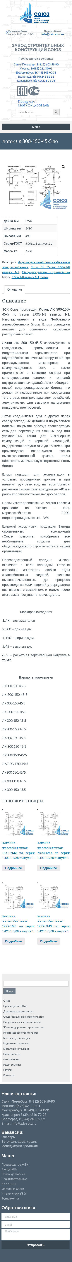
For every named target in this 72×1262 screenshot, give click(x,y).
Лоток (44, 277)
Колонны (8, 1184)
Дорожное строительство (18, 1011)
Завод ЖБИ (9, 1169)
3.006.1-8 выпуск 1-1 (25, 277)
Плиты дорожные (13, 1174)
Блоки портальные (14, 1178)
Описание (14, 289)
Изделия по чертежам (16, 1043)
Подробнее (13, 868)
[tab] (14, 289)
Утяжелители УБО (13, 1193)
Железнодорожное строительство (23, 1027)
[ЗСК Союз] (36, 15)
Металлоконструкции (16, 1048)
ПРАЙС (7, 1069)
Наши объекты (12, 1064)
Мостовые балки (12, 1188)
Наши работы (11, 1053)
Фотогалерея (11, 1059)
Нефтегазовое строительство (21, 1032)
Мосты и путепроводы (16, 1037)
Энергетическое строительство (22, 1022)
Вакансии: (12, 1132)
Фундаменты (10, 1198)
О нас (6, 1000)
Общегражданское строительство (46, 272)
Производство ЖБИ (15, 1006)
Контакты (8, 1075)
